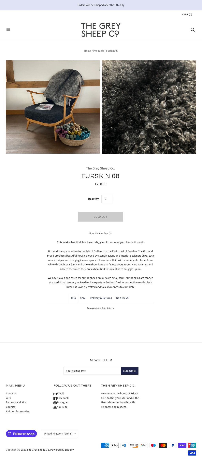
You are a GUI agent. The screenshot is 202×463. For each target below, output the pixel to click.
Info (73, 298)
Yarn (8, 398)
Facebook (63, 398)
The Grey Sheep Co (38, 450)
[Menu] (8, 29)
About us (11, 394)
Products (98, 51)
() (187, 14)
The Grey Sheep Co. (100, 168)
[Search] (192, 29)
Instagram (63, 402)
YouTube (62, 407)
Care (83, 298)
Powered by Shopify (62, 450)
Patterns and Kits (16, 402)
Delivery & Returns (101, 298)
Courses (10, 407)
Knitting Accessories (17, 411)
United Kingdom (58, 434)
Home (87, 51)
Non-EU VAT (123, 298)
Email (60, 394)
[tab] (73, 298)
